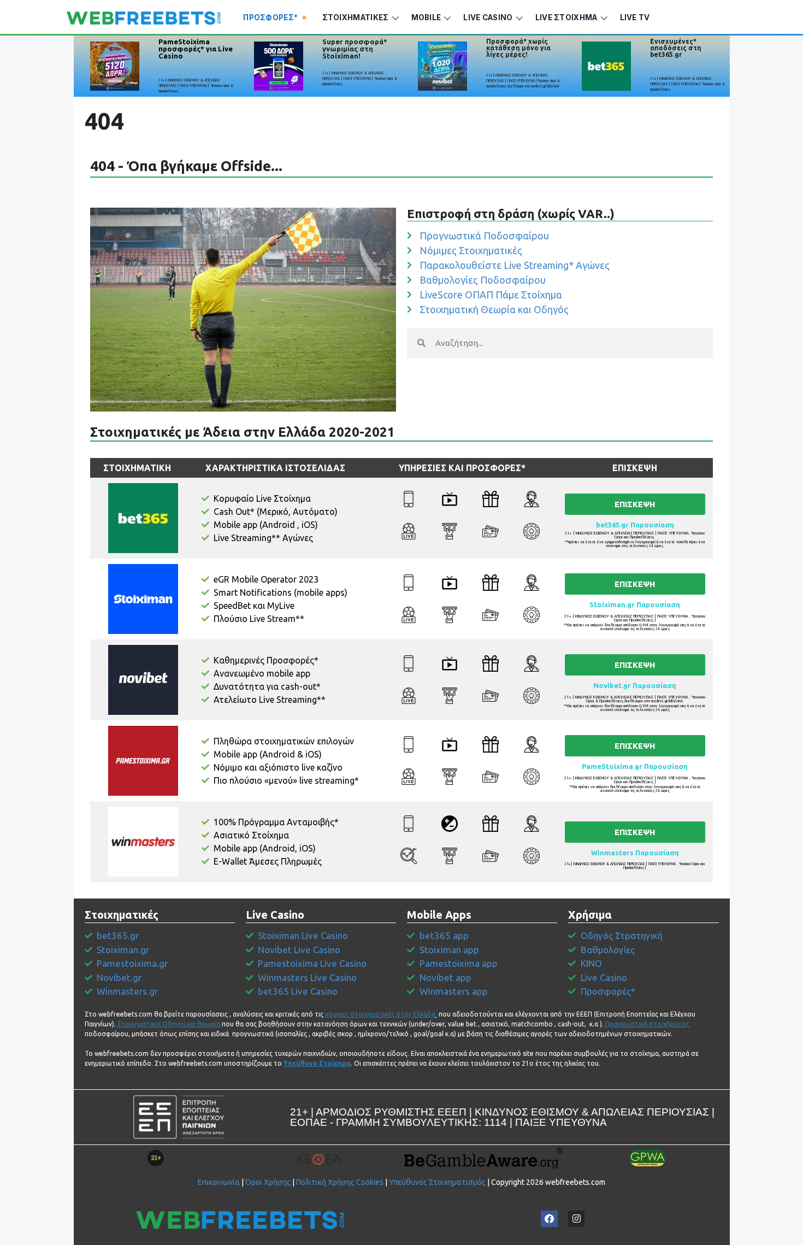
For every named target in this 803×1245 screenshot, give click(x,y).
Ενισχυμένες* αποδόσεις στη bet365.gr (675, 48)
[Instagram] (576, 1219)
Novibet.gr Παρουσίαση (634, 685)
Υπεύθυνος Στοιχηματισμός (437, 1182)
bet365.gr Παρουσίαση (635, 524)
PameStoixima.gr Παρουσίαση (635, 766)
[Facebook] (549, 1219)
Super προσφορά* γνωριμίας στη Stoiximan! (354, 49)
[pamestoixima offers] (114, 66)
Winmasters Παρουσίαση (635, 852)
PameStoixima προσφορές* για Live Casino (195, 49)
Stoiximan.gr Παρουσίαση (634, 604)
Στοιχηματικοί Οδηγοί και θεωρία (168, 1023)
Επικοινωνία (219, 1182)
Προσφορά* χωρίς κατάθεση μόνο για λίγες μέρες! (518, 48)
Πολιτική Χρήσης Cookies (339, 1182)
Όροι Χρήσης (268, 1182)
